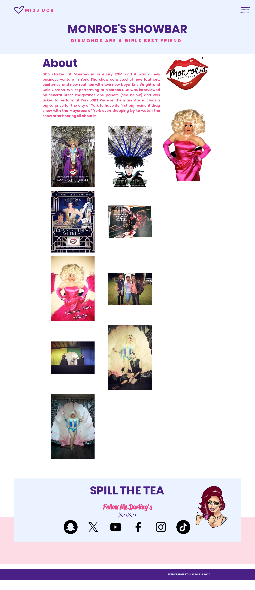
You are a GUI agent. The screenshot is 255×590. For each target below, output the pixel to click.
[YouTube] (116, 527)
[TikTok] (183, 527)
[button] (245, 10)
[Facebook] (138, 527)
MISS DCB (40, 10)
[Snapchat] (71, 527)
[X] (93, 527)
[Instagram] (161, 527)
